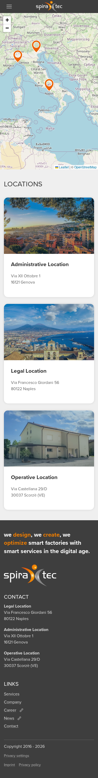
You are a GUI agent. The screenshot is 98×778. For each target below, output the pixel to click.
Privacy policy (30, 765)
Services (11, 694)
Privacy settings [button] (16, 755)
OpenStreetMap (85, 167)
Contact (11, 726)
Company (12, 702)
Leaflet (63, 167)
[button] (9, 6)
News (9, 718)
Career (10, 710)
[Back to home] (49, 6)
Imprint (9, 765)
